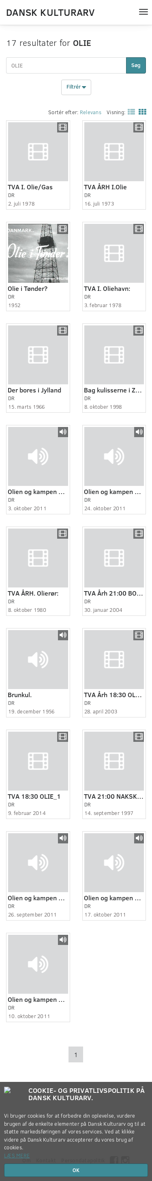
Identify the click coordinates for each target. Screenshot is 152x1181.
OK (76, 1170)
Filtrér (74, 87)
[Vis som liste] (129, 111)
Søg (136, 65)
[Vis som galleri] (140, 111)
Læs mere (17, 1155)
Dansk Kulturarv (50, 11)
